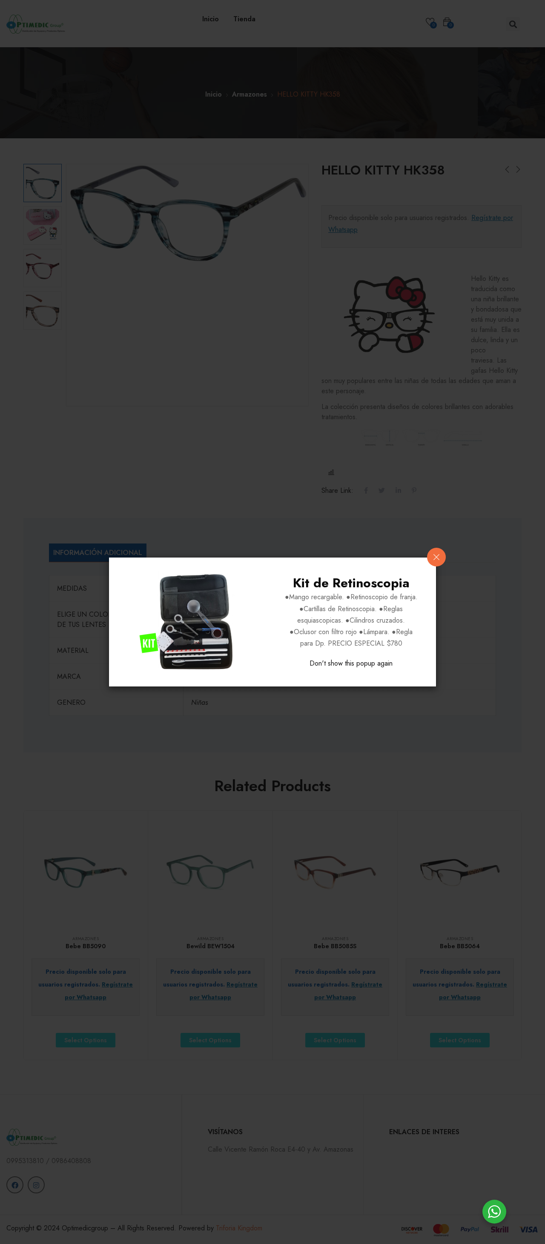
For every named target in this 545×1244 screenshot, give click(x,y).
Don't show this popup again (351, 663)
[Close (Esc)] (436, 557)
